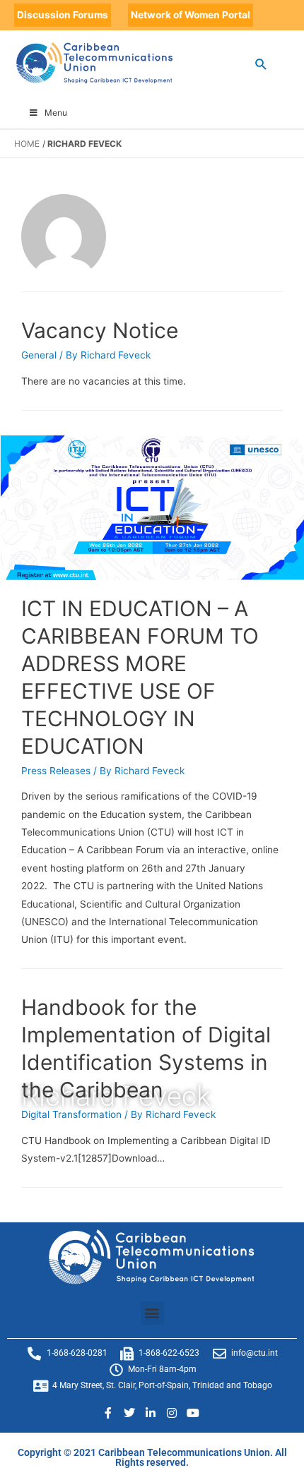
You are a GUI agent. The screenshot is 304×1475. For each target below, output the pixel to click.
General (39, 355)
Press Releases (55, 770)
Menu (56, 112)
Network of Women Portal (190, 14)
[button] (152, 1313)
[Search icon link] (261, 63)
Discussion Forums (62, 14)
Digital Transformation (71, 1114)
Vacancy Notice (99, 330)
